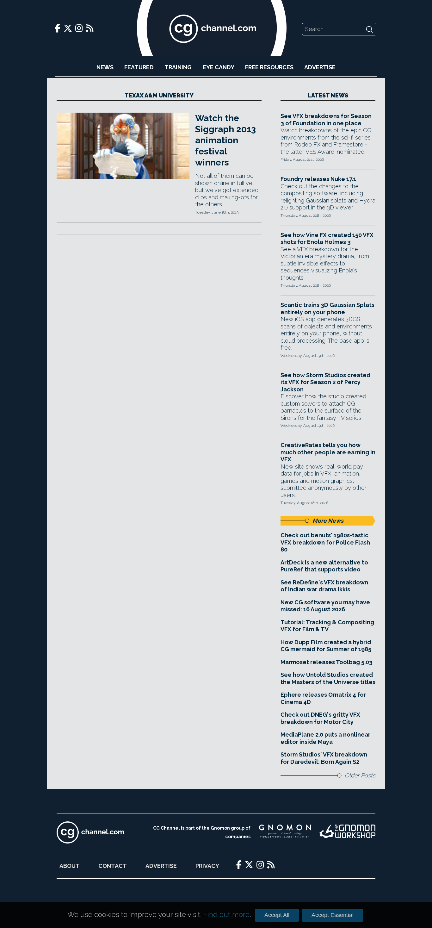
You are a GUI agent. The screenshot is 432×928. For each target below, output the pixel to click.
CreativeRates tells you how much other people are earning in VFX (328, 452)
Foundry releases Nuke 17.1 (318, 179)
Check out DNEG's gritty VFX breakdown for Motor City (320, 718)
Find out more (226, 914)
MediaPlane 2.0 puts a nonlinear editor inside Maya (325, 738)
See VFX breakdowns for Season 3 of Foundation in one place (326, 120)
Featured (139, 67)
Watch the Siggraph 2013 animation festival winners (225, 140)
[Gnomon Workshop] (347, 832)
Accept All (276, 915)
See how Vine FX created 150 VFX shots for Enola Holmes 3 (327, 239)
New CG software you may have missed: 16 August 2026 (325, 606)
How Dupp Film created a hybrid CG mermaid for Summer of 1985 (326, 646)
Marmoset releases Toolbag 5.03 (327, 662)
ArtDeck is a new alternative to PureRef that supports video (324, 566)
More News (327, 520)
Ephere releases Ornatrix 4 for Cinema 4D (323, 698)
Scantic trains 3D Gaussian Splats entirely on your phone (327, 308)
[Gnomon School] (285, 832)
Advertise (320, 67)
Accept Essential (333, 915)
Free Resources (269, 67)
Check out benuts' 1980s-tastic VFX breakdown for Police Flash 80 (325, 542)
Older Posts (360, 775)
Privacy (207, 866)
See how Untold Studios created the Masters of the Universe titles (328, 678)
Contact (112, 866)
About (69, 866)
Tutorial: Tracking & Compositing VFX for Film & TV (327, 626)
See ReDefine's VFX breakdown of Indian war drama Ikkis (324, 586)
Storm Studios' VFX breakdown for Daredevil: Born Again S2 (324, 758)
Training (178, 67)
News (105, 67)
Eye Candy (218, 67)
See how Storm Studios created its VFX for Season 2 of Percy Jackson (325, 382)
